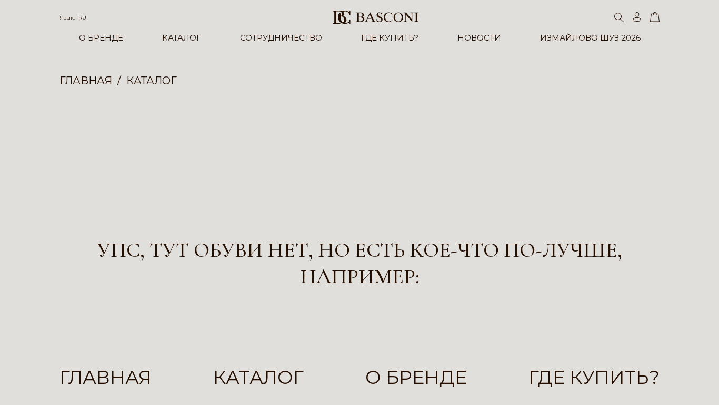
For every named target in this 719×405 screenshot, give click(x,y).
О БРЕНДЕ (101, 38)
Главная (105, 377)
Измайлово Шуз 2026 (590, 38)
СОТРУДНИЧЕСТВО (281, 38)
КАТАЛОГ (181, 38)
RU (82, 17)
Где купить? (594, 377)
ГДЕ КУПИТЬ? (389, 38)
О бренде (416, 377)
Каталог (258, 377)
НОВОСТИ (479, 38)
